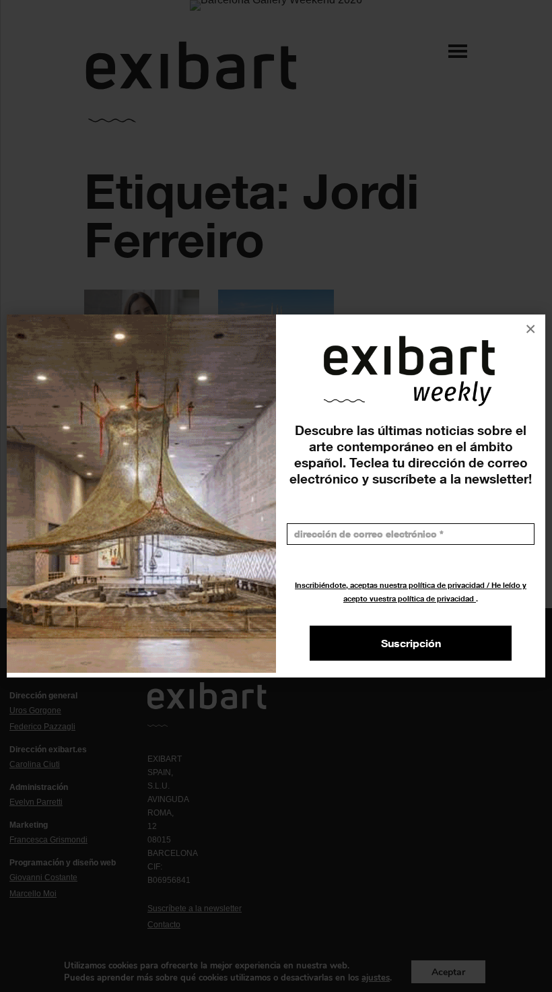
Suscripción (411, 643)
